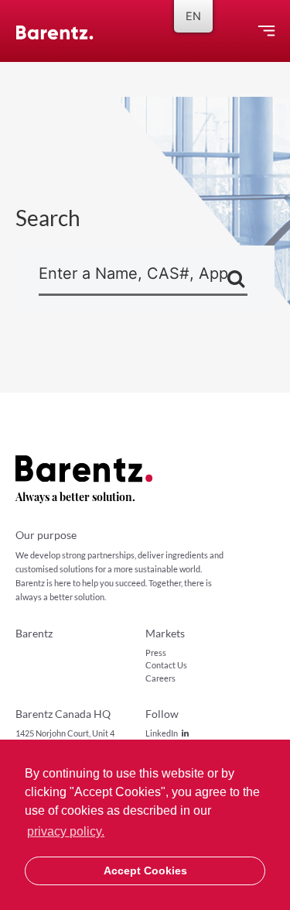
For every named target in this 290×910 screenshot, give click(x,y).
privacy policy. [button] (65, 831)
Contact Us (166, 665)
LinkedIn (161, 733)
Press (155, 652)
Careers (160, 678)
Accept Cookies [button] (145, 870)
